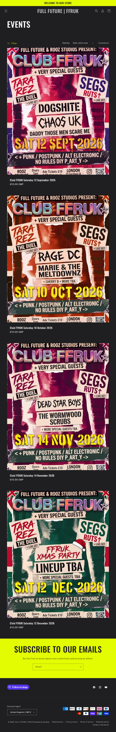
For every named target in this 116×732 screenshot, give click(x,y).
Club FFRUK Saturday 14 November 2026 (32, 475)
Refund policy (57, 722)
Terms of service (86, 722)
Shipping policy (102, 722)
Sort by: (66, 43)
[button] (6, 11)
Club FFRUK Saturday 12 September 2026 (32, 180)
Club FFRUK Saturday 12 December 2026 (32, 623)
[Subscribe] (80, 667)
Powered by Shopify (42, 722)
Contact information (101, 725)
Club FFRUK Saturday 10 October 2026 (31, 327)
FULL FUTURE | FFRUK (24, 722)
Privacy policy (72, 722)
